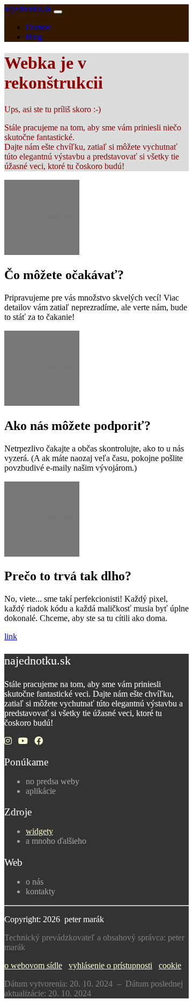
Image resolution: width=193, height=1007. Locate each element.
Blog (34, 36)
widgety (39, 831)
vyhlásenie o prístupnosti (110, 965)
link (10, 636)
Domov (38, 27)
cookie (170, 965)
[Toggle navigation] (58, 11)
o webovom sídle (33, 965)
